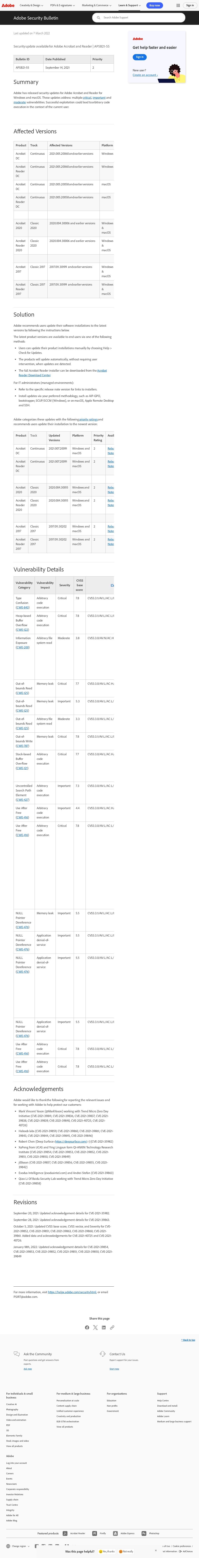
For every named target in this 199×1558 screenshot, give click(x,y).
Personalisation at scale (68, 1400)
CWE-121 (22, 768)
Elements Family (14, 1435)
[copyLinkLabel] (112, 1329)
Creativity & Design (30, 5)
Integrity (10, 1510)
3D (7, 1430)
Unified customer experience (70, 1411)
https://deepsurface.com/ (71, 1141)
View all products (14, 1446)
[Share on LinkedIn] (103, 1329)
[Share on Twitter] (95, 1329)
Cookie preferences (182, 1546)
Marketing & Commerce (95, 5)
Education (111, 1400)
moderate (20, 102)
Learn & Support (128, 5)
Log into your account (16, 1463)
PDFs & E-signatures (61, 5)
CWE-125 (22, 693)
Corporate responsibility (17, 1489)
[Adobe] (8, 5)
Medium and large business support (174, 1421)
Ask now (28, 1368)
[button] (178, 5)
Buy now (154, 5)
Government (113, 1411)
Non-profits (112, 1405)
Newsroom (11, 1484)
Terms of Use (164, 1546)
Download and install (167, 1405)
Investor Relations (14, 1494)
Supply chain (12, 1499)
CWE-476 (22, 927)
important (99, 97)
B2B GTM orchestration (68, 1421)
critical (87, 97)
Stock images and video (17, 1441)
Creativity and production (69, 1416)
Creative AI (11, 1404)
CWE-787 (22, 746)
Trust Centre (12, 1505)
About (9, 1468)
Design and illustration (17, 1414)
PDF (8, 1425)
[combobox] (138, 17)
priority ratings (88, 419)
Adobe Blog (11, 1520)
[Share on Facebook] (87, 1329)
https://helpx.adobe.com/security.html (72, 1292)
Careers (10, 1473)
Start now (114, 1368)
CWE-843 (23, 607)
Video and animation (16, 1420)
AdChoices (188, 1551)
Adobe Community (166, 1411)
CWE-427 (22, 800)
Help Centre (163, 1400)
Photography (12, 1409)
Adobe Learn (163, 1416)
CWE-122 (22, 630)
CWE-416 (22, 817)
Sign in (190, 5)
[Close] (156, 1550)
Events (9, 1478)
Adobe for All (12, 1515)
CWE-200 (23, 647)
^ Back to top (188, 1340)
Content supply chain (67, 1405)
